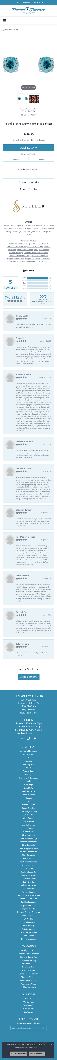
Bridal (11, 243)
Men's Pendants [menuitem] (28, 922)
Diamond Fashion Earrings (20, 255)
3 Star (24, 283)
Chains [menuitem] (28, 801)
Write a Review (28, 677)
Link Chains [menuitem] (28, 868)
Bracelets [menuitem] (28, 781)
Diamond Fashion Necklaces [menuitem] (28, 895)
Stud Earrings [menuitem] (28, 831)
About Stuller (28, 189)
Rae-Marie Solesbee (25, 536)
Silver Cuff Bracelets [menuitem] (28, 851)
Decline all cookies (19, 1054)
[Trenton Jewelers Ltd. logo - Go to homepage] (28, 10)
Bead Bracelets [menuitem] (29, 888)
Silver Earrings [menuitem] (28, 818)
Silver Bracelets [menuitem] (28, 845)
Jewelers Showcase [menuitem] (28, 751)
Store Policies (28, 1008)
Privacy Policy (38, 1044)
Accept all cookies (37, 1054)
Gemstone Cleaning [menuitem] (28, 980)
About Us (28, 998)
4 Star (24, 280)
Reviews (28, 270)
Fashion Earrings (16, 252)
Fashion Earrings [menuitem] (28, 892)
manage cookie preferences (26, 1047)
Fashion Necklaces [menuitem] (28, 875)
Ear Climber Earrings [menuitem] (28, 861)
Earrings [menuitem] (28, 774)
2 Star (24, 286)
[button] (17, 2)
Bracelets (19, 243)
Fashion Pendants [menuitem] (28, 902)
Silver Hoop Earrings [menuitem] (28, 838)
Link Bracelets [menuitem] (28, 821)
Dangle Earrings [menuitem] (28, 825)
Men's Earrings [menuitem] (29, 925)
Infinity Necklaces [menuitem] (28, 885)
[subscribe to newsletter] (43, 1028)
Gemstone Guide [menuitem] (28, 967)
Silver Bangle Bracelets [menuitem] (28, 848)
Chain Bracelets (36, 246)
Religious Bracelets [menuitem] (28, 908)
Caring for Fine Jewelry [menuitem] (28, 973)
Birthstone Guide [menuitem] (28, 963)
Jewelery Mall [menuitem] (28, 764)
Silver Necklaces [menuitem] (28, 835)
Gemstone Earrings (12, 29)
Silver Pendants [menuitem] (28, 855)
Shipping (15, 159)
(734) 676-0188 (28, 111)
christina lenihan (24, 509)
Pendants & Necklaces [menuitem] (28, 778)
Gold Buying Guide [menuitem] (28, 987)
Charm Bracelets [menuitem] (28, 794)
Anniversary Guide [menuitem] (28, 984)
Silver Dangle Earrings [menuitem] (28, 811)
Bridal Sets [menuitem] (28, 788)
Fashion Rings (22, 246)
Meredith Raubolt (24, 441)
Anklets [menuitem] (28, 761)
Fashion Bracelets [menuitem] (28, 872)
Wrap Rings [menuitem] (28, 784)
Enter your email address (28, 1023)
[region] (28, 64)
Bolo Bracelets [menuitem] (28, 858)
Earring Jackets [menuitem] (28, 804)
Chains (35, 243)
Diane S (20, 338)
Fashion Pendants (40, 255)
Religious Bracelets (33, 258)
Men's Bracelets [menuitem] (28, 915)
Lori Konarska (22, 575)
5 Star (24, 278)
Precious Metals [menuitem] (28, 970)
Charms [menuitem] (28, 798)
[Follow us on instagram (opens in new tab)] (28, 738)
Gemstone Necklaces (38, 261)
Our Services (28, 1002)
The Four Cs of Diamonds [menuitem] (28, 953)
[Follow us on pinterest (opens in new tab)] (34, 738)
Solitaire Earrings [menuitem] (29, 929)
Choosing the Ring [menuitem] (28, 960)
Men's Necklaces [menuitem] (28, 919)
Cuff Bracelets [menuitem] (28, 814)
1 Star (24, 288)
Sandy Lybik (22, 315)
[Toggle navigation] (4, 20)
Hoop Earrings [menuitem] (28, 828)
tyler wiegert (22, 643)
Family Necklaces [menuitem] (28, 878)
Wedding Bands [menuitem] (28, 791)
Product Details (28, 182)
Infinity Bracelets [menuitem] (28, 882)
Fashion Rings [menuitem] (28, 771)
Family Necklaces (41, 249)
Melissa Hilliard (23, 468)
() (50, 278)
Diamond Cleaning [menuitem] (28, 977)
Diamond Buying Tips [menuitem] (28, 957)
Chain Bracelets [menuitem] (28, 865)
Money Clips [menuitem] (28, 754)
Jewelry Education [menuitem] (28, 950)
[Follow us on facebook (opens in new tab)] (22, 738)
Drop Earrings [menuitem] (28, 935)
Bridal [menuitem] (28, 767)
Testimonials (28, 1005)
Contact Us (28, 1012)
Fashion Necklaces (25, 249)
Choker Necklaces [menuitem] (28, 939)
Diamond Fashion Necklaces (36, 252)
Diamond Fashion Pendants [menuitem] (28, 912)
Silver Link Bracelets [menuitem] (28, 841)
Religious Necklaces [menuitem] (28, 905)
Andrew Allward (23, 374)
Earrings (27, 243)
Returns (42, 159)
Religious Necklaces (15, 258)
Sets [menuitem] (28, 757)
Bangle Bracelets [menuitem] (28, 808)
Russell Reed (22, 612)
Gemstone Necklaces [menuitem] (28, 932)
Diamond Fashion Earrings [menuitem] (28, 898)
